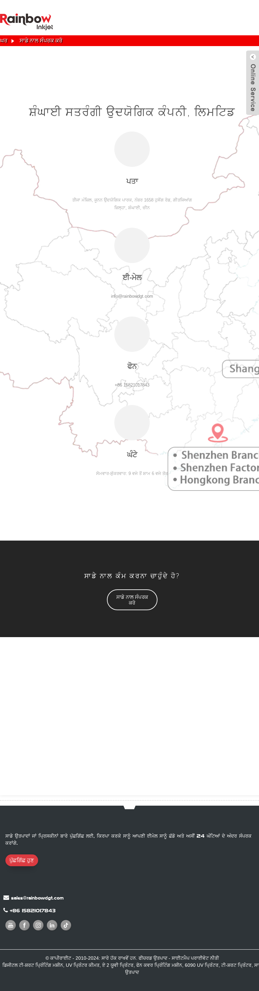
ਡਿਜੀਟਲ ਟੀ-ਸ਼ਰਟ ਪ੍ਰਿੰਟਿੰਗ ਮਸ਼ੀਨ (32, 965)
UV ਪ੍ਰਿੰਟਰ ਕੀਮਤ (82, 965)
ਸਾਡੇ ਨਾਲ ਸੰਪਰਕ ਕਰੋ (41, 40)
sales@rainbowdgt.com (37, 898)
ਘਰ (3, 40)
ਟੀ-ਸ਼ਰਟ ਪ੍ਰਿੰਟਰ (236, 965)
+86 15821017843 (33, 910)
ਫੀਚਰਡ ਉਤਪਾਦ (153, 958)
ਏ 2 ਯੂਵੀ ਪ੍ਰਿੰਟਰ (118, 965)
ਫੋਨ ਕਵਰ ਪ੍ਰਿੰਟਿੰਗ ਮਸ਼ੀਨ (159, 965)
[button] (132, 599)
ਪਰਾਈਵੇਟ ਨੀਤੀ (205, 958)
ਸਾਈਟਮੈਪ (181, 958)
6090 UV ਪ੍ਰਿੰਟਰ (202, 965)
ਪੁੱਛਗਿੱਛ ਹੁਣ (21, 860)
